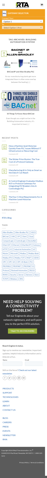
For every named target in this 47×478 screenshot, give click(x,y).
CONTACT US (9, 410)
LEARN (6, 401)
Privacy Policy (24, 463)
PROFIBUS (7, 266)
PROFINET (17, 266)
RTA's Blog (6, 217)
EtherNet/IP (26, 245)
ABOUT (6, 405)
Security (13, 275)
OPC (4, 262)
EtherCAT (6, 245)
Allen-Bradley (8, 232)
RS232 (32, 270)
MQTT (29, 258)
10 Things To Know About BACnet (20, 114)
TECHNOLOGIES (10, 397)
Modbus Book (33, 253)
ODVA (36, 258)
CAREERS (7, 422)
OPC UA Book (22, 262)
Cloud (31, 236)
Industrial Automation (22, 249)
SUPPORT (7, 392)
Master (5, 253)
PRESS (5, 426)
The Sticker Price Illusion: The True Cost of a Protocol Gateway (24, 160)
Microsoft (14, 253)
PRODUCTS (8, 388)
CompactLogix (8, 241)
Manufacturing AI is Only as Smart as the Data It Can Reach (25, 171)
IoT (34, 249)
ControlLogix (21, 241)
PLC (31, 262)
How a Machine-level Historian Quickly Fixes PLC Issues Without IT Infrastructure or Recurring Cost (25, 148)
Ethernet (16, 245)
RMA (5, 439)
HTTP (5, 249)
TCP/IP (5, 279)
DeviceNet (32, 241)
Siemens (29, 275)
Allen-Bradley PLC (22, 232)
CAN (13, 236)
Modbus (23, 253)
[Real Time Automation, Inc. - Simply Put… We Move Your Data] (22, 5)
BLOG (5, 418)
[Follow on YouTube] (24, 378)
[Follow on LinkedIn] (19, 378)
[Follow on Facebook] (5, 378)
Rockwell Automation (19, 270)
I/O (11, 249)
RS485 (5, 275)
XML (21, 279)
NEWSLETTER (9, 435)
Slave (37, 275)
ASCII (33, 232)
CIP (18, 236)
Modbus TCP (19, 258)
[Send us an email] (14, 378)
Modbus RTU (7, 258)
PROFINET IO (29, 266)
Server (21, 275)
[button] (3, 5)
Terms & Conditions (37, 463)
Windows (13, 279)
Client (24, 236)
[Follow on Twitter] (9, 378)
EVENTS (6, 431)
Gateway (36, 245)
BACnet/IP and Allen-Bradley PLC (20, 72)
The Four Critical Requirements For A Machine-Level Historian (25, 198)
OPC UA (12, 262)
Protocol (6, 270)
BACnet (6, 236)
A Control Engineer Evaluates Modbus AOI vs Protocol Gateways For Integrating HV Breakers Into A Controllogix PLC (26, 185)
